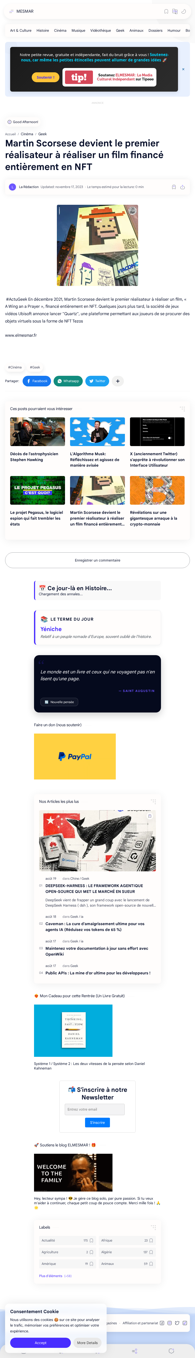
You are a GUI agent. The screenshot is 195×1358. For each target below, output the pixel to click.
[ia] (82, 916)
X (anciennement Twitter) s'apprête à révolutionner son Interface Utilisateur (157, 459)
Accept (40, 1342)
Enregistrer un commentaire (97, 560)
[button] (175, 11)
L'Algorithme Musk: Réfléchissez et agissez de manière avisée (94, 459)
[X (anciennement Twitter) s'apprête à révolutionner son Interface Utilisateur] (157, 431)
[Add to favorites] (174, 187)
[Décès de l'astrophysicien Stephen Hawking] (37, 431)
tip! (79, 77)
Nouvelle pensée (59, 702)
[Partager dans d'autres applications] (118, 381)
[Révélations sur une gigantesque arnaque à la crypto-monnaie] (157, 490)
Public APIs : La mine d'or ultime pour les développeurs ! (98, 973)
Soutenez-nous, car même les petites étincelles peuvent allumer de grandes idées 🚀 (95, 57)
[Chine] (75, 878)
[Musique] (78, 30)
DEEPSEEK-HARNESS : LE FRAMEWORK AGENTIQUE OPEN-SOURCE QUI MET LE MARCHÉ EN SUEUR (94, 888)
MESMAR (25, 11)
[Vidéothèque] (100, 30)
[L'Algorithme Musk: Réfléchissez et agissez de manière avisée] (97, 431)
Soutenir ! (45, 77)
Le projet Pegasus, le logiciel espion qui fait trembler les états (36, 518)
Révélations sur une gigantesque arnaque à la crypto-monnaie (153, 518)
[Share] (134, 1351)
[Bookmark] (166, 11)
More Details (87, 1342)
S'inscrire (97, 1122)
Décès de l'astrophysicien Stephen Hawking (34, 456)
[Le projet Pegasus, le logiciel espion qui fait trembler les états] (37, 490)
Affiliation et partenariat (140, 1323)
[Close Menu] (183, 69)
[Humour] (174, 30)
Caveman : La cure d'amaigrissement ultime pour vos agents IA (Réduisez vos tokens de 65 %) (94, 926)
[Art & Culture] (20, 30)
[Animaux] (136, 30)
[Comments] (171, 1351)
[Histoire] (43, 30)
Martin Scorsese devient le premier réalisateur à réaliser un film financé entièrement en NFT (97, 518)
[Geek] (120, 30)
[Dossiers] (155, 30)
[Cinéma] (60, 30)
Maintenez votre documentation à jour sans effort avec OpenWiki (96, 951)
